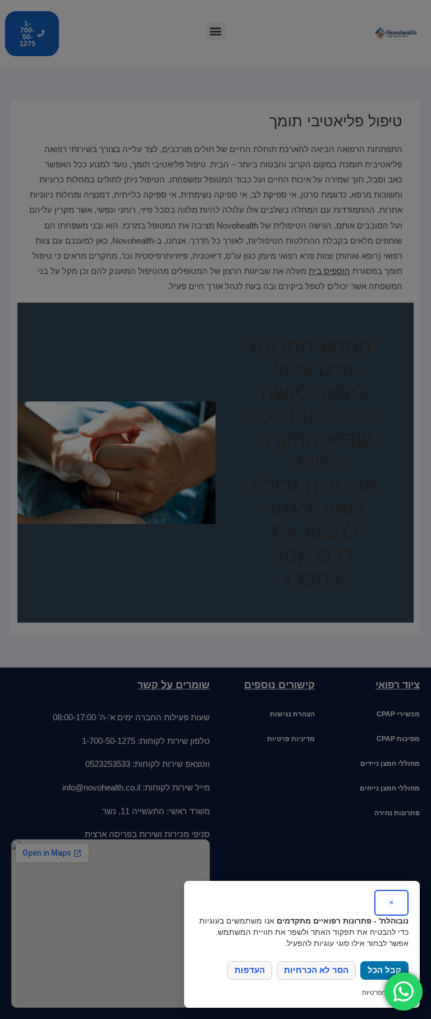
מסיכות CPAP (398, 739)
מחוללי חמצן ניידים (390, 763)
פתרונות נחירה (397, 813)
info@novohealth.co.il (101, 787)
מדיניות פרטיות (291, 739)
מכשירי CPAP (398, 714)
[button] (216, 31)
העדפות (250, 981)
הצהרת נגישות (292, 714)
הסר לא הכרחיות (316, 981)
